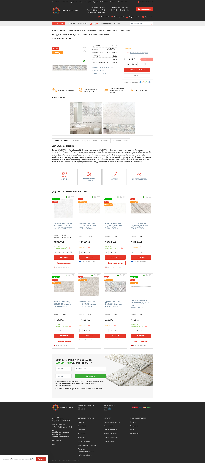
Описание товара (61, 141)
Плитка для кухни (110, 441)
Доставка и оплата (120, 141)
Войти (142, 2)
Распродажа (106, 23)
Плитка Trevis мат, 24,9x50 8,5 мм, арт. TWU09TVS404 (139, 225)
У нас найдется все (138, 418)
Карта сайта (56, 441)
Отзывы (104, 141)
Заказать (137, 75)
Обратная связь (123, 2)
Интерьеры (82, 23)
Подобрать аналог (98, 70)
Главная (55, 30)
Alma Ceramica (78, 30)
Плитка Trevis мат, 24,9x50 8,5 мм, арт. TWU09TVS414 (62, 304)
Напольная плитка (110, 430)
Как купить (88, 2)
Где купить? (97, 2)
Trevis (87, 30)
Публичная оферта (85, 455)
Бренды (117, 23)
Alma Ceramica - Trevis (62, 267)
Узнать (149, 59)
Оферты (75, 381)
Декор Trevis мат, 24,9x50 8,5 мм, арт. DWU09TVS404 (113, 304)
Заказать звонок (144, 9)
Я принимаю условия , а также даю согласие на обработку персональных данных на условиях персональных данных (80, 383)
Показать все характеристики (102, 67)
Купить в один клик (64, 263)
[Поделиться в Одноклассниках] (143, 82)
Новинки (71, 23)
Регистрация (149, 2)
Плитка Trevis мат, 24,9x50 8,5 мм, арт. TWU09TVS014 (113, 225)
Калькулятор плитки (99, 73)
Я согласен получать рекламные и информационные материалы (80, 389)
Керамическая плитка (112, 422)
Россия (69, 30)
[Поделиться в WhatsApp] (146, 82)
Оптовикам (65, 2)
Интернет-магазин (86, 418)
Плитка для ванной (111, 437)
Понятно (41, 459)
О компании (56, 2)
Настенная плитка (110, 433)
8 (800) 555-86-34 (120, 10)
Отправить (90, 376)
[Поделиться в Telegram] (140, 82)
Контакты (113, 2)
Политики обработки (88, 383)
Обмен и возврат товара (87, 445)
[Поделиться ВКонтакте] (149, 82)
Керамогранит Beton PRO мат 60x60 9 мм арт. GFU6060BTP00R (63, 225)
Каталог (60, 23)
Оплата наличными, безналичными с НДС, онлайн (117, 90)
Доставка (73, 2)
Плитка (62, 30)
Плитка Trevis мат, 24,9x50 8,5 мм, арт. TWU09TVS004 (88, 225)
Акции (95, 23)
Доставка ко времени (66, 90)
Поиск (54, 444)
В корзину (64, 257)
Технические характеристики (85, 141)
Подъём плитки (141, 90)
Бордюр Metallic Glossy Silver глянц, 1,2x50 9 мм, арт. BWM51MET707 (141, 304)
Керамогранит (109, 426)
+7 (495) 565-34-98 (95, 10)
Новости (105, 2)
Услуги (81, 2)
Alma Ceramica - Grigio (139, 345)
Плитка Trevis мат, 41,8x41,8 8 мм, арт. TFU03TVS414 (88, 304)
